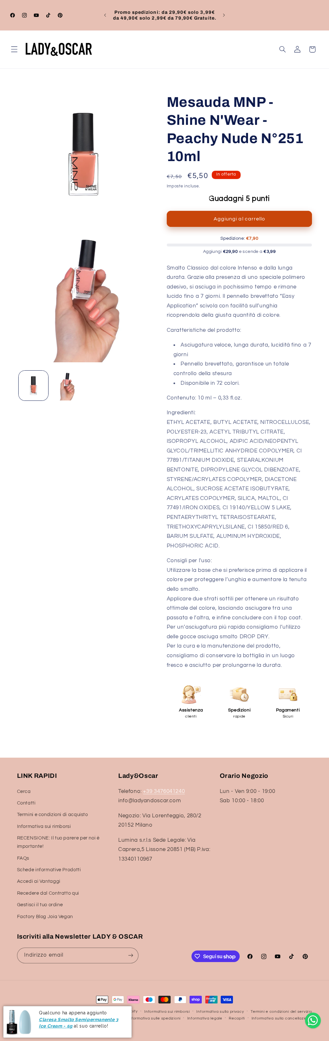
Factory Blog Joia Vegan (45, 916)
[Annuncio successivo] (224, 15)
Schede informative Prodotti (49, 869)
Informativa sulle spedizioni (154, 1018)
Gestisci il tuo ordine (40, 904)
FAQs (23, 858)
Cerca (24, 791)
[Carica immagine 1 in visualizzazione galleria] (33, 385)
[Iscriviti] (130, 955)
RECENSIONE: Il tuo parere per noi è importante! (58, 842)
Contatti (26, 803)
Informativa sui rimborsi (44, 826)
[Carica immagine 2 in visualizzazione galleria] (66, 385)
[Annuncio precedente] (105, 15)
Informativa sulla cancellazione (282, 1018)
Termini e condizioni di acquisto (52, 814)
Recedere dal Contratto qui (48, 893)
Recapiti (237, 1018)
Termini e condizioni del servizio (281, 1011)
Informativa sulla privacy (220, 1011)
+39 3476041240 (164, 791)
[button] (14, 49)
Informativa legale (204, 1018)
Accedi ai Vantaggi (38, 881)
